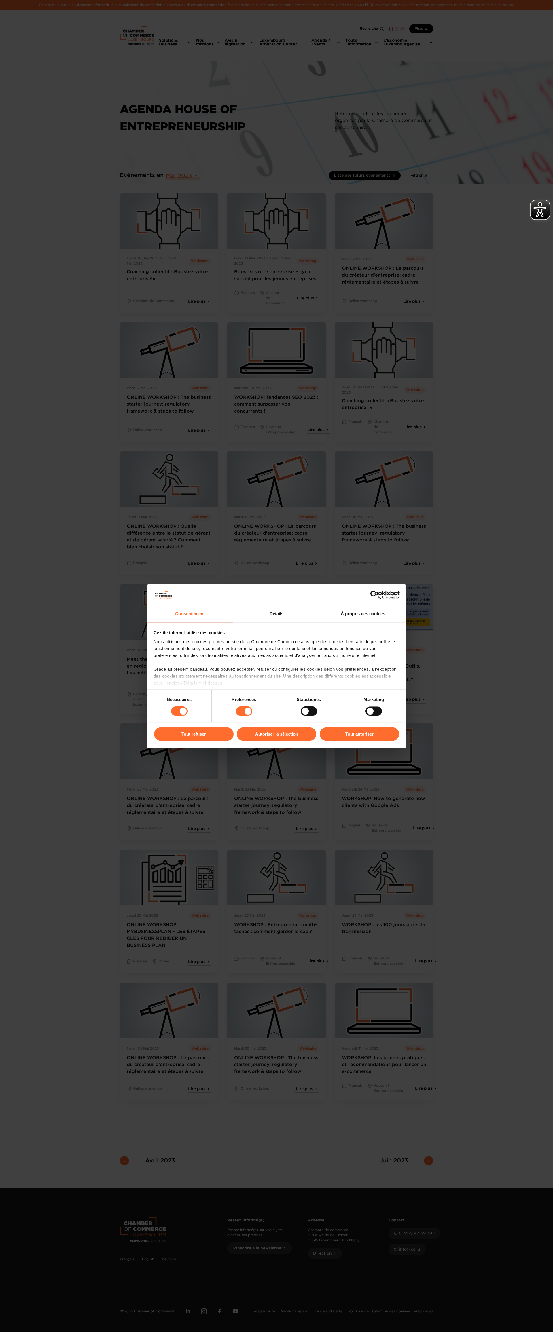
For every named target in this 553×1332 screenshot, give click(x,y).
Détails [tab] (277, 613)
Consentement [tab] (190, 613)
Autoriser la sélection (276, 734)
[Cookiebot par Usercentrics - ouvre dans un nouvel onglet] (374, 594)
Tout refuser (193, 734)
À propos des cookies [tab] (363, 613)
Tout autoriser (359, 734)
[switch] (244, 711)
